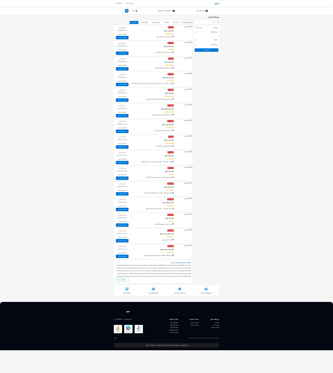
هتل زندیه (200, 338)
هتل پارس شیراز (193, 338)
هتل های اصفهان (173, 330)
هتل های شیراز (174, 332)
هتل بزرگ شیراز (215, 338)
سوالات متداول (195, 325)
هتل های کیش (174, 327)
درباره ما (217, 323)
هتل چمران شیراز (207, 338)
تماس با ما (216, 325)
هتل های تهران (174, 323)
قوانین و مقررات (215, 327)
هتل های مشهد (174, 325)
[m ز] (211, 3)
